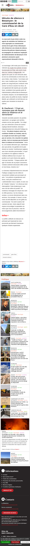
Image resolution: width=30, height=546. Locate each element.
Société (11, 15)
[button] (26, 1)
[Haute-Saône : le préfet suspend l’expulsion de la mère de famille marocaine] (5, 284)
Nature (19, 301)
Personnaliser (25, 542)
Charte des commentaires (9, 478)
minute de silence (7, 257)
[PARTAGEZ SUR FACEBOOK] (3, 34)
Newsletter (7, 490)
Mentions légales (7, 484)
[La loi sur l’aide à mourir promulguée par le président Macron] (5, 294)
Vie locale (14, 328)
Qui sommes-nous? (8, 476)
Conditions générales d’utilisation (12, 486)
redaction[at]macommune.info (9, 504)
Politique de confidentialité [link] (15, 544)
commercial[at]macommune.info (10, 509)
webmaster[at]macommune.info (10, 524)
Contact (5, 474)
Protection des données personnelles (13, 480)
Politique (5, 15)
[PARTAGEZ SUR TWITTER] (6, 34)
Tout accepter (5, 542)
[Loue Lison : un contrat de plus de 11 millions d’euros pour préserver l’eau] (5, 412)
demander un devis (9, 513)
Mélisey (13, 453)
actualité (14, 301)
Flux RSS (5, 482)
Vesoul (13, 313)
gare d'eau (14, 254)
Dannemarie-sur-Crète (17, 398)
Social (26, 400)
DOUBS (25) (14, 363)
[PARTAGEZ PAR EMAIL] (13, 34)
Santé (25, 327)
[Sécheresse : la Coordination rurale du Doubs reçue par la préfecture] (5, 388)
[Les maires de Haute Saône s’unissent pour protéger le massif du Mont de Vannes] (5, 455)
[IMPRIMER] (16, 34)
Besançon (14, 300)
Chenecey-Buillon (16, 410)
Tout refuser (15, 542)
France (13, 292)
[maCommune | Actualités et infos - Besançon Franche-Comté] (10, 5)
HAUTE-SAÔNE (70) (16, 282)
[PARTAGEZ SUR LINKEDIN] (10, 34)
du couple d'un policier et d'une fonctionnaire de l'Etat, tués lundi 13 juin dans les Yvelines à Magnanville (14, 70)
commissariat (6, 254)
